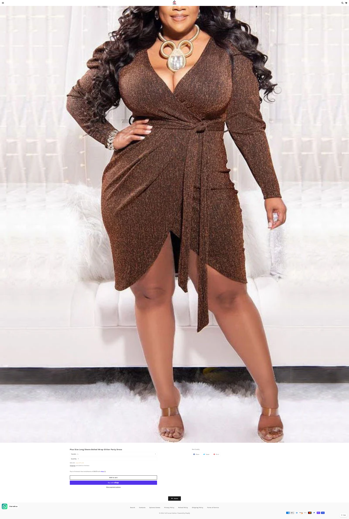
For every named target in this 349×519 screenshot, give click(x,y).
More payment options (113, 487)
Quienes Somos (154, 507)
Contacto (142, 507)
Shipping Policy (197, 507)
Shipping (72, 465)
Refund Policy (183, 507)
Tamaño (73, 454)
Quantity (73, 459)
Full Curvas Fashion (171, 513)
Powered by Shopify (183, 513)
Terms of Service (213, 507)
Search (132, 507)
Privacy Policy (169, 507)
